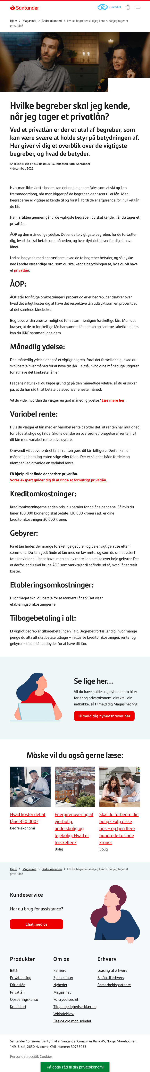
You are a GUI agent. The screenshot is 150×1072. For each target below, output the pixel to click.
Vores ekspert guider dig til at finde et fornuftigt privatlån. (58, 480)
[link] (13, 7)
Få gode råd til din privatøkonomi (75, 1067)
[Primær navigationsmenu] (138, 7)
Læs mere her (113, 400)
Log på (128, 7)
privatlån (21, 270)
